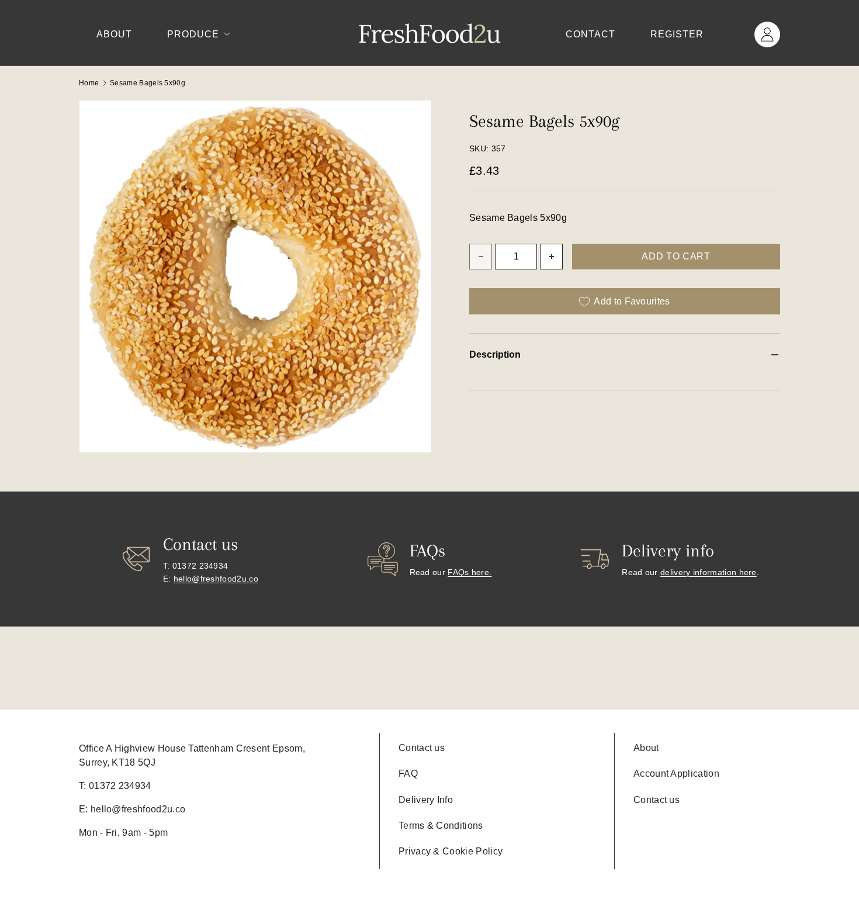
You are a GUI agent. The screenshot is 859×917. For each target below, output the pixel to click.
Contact (590, 34)
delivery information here (708, 572)
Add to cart (676, 256)
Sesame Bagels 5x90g (147, 82)
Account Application (676, 773)
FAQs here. (469, 572)
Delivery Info (426, 800)
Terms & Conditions (441, 826)
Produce (193, 34)
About (114, 34)
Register (677, 34)
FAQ (408, 773)
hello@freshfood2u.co (216, 578)
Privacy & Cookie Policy (451, 851)
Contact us (422, 748)
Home (89, 82)
